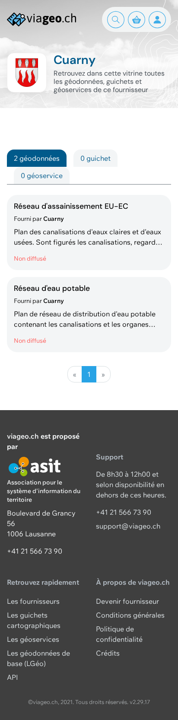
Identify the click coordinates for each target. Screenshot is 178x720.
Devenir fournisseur (127, 601)
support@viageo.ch (128, 526)
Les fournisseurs (33, 601)
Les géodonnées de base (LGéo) (38, 658)
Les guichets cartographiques (33, 620)
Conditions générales (130, 615)
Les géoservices (33, 639)
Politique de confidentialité (119, 634)
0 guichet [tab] (95, 158)
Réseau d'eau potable (52, 288)
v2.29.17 (140, 701)
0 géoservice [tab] (42, 175)
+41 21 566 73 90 (34, 551)
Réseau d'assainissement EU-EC (71, 206)
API (12, 677)
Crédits (108, 653)
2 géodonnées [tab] (37, 158)
